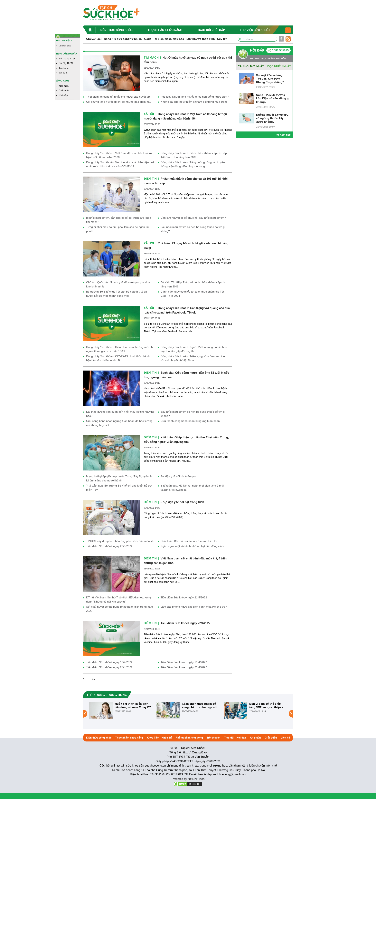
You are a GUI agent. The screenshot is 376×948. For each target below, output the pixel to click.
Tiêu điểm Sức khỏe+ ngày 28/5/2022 (109, 546)
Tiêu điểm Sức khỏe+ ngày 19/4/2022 (184, 662)
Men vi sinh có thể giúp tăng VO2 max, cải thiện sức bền (201, 705)
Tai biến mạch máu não (168, 38)
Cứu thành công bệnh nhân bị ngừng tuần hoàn (190, 420)
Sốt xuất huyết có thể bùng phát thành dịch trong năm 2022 (119, 608)
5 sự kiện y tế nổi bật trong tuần (182, 502)
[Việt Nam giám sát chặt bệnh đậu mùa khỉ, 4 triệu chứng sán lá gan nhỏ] (111, 573)
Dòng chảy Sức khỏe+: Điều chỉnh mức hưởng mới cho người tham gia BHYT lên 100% (120, 349)
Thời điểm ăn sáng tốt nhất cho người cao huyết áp (118, 96)
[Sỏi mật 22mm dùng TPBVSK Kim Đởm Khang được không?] (246, 78)
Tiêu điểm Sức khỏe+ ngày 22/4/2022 (185, 623)
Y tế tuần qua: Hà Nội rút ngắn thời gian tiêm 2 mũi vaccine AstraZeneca (192, 487)
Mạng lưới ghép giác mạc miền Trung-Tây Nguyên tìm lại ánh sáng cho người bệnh (119, 478)
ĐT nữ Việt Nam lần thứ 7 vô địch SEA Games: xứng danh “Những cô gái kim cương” (118, 599)
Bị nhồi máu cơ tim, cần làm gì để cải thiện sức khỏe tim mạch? (118, 219)
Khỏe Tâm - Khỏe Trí (159, 737)
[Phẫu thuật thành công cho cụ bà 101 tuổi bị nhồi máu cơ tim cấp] (111, 193)
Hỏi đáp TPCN (66, 63)
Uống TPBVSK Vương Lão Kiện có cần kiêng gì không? (272, 98)
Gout (147, 38)
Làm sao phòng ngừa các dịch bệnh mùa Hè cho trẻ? (194, 606)
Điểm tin (150, 178)
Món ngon (64, 85)
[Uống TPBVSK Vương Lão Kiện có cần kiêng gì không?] (246, 98)
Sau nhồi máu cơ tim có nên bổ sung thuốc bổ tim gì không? (193, 229)
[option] (121, 710)
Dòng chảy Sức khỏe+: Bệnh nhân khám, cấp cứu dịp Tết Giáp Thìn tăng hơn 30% (194, 155)
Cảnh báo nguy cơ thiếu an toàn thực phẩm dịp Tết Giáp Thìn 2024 (192, 293)
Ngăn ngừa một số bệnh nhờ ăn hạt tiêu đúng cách (192, 546)
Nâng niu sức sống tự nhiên (123, 38)
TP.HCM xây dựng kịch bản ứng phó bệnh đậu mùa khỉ (120, 541)
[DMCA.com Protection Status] (188, 783)
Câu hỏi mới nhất (251, 66)
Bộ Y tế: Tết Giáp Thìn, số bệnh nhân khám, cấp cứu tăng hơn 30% (193, 284)
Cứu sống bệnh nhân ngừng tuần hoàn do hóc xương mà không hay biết (119, 423)
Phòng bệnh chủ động (189, 737)
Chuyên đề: (94, 38)
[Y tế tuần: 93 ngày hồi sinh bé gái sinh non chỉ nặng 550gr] (111, 258)
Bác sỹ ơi (63, 72)
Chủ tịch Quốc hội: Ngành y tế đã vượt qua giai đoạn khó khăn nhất (118, 284)
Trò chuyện (213, 737)
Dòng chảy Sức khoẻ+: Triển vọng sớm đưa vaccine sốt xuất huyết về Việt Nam (193, 358)
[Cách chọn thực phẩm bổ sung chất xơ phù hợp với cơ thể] (101, 710)
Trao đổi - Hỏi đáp (211, 30)
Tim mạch (151, 57)
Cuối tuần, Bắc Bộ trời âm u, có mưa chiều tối (189, 541)
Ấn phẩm (255, 737)
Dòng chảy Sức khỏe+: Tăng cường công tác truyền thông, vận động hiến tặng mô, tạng (193, 164)
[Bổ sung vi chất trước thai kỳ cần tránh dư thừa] (235, 713)
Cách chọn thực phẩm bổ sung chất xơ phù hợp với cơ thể (132, 705)
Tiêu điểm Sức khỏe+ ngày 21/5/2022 (184, 597)
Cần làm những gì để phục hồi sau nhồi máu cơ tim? (193, 217)
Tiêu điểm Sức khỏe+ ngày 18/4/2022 (109, 662)
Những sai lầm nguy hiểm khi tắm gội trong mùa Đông (194, 101)
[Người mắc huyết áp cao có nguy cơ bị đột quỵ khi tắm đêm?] (111, 72)
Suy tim (222, 38)
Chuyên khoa (65, 45)
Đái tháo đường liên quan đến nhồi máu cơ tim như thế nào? (120, 413)
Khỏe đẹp (63, 95)
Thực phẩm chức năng (165, 30)
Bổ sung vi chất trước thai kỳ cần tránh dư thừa (267, 705)
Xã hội (149, 114)
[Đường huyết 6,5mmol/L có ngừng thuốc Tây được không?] (246, 117)
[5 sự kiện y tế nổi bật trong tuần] (111, 517)
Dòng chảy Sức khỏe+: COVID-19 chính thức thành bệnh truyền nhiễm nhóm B (118, 358)
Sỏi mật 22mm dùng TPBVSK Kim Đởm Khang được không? (270, 78)
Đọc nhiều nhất (279, 66)
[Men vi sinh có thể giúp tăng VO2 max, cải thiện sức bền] (168, 710)
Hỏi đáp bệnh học (67, 58)
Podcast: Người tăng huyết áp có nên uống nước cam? (195, 96)
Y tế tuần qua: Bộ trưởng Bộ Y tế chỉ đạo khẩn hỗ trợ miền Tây (119, 487)
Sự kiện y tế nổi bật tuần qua (178, 476)
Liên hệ (285, 737)
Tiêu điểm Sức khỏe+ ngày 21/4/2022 (184, 667)
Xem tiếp (285, 134)
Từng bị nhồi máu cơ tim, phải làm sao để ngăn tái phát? (117, 229)
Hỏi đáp (257, 50)
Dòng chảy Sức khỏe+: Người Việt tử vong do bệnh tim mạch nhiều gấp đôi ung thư (194, 349)
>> (93, 679)
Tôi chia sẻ (64, 68)
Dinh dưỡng (64, 90)
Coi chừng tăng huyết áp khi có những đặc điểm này (118, 101)
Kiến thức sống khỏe (116, 30)
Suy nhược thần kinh (200, 38)
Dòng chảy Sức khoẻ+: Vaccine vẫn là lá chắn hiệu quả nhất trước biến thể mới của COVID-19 (120, 164)
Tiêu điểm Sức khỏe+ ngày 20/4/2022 (109, 667)
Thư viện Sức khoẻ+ (255, 30)
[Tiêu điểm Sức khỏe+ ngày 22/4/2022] (111, 638)
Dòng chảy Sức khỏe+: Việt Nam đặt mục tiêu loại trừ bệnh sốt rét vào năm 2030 (119, 155)
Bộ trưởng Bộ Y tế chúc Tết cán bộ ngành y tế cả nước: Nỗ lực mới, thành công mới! (116, 293)
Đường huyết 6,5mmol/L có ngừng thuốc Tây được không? (272, 118)
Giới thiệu (271, 737)
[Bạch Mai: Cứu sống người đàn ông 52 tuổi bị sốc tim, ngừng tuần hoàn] (111, 388)
